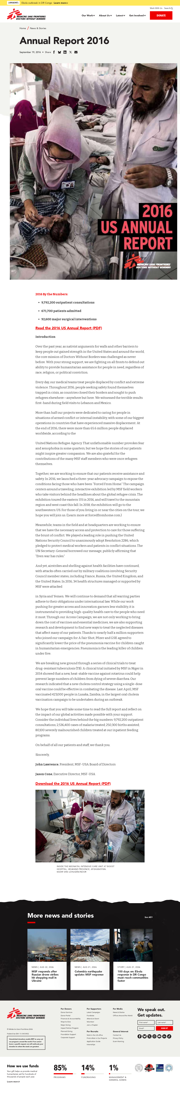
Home (23, 28)
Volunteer (90, 1022)
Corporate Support (68, 1037)
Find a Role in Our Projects (97, 1038)
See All (148, 917)
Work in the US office (95, 1035)
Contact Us (117, 1035)
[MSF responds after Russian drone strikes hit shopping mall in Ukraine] (47, 959)
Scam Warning (118, 1041)
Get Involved (136, 15)
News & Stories (38, 28)
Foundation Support (68, 1034)
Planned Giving (66, 1031)
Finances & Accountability (70, 1019)
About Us (104, 15)
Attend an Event (93, 1019)
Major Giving (65, 1025)
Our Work (87, 15)
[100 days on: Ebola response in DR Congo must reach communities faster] (133, 959)
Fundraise (90, 1015)
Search (167, 8)
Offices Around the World (122, 1015)
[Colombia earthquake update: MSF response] (90, 959)
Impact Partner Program (69, 1028)
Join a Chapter (92, 1025)
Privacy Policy (118, 1038)
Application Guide (93, 1041)
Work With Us (156, 8)
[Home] (28, 14)
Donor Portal (65, 1015)
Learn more (60, 2)
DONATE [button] (161, 15)
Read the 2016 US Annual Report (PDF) (68, 328)
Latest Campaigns (93, 1012)
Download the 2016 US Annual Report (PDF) (73, 783)
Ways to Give (66, 1022)
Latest (119, 15)
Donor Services (66, 1012)
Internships (91, 1044)
